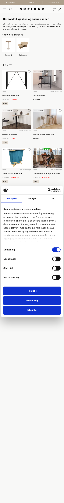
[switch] (56, 259)
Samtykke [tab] (11, 198)
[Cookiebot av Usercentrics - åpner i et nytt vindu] (48, 190)
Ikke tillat (32, 310)
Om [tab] (52, 198)
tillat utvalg (32, 300)
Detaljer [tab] (32, 198)
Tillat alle (32, 291)
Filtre (5, 65)
